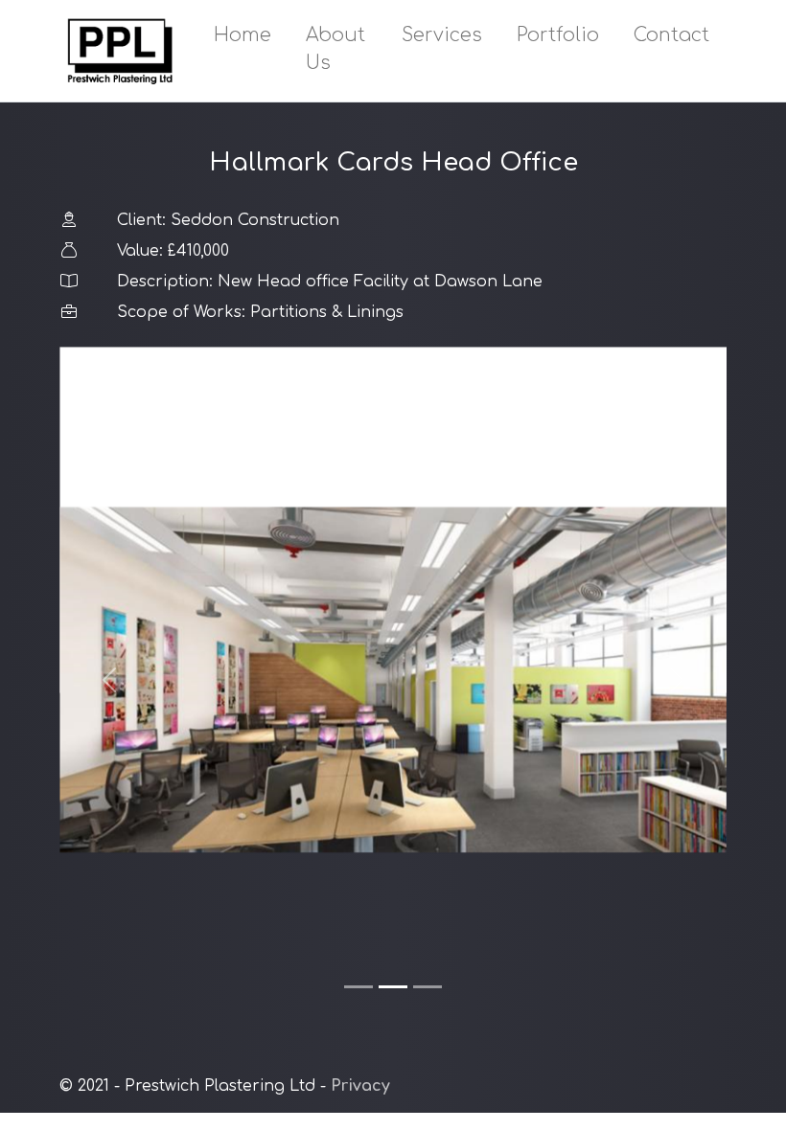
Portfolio (558, 35)
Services (442, 35)
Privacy (360, 1086)
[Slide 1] (358, 987)
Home (242, 35)
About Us (335, 49)
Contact (671, 35)
